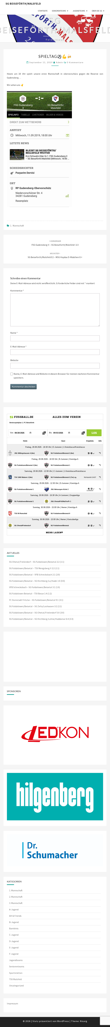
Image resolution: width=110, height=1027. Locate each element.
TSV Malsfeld (15, 979)
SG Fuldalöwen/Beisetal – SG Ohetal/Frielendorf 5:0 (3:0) (36, 612)
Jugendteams (79, 10)
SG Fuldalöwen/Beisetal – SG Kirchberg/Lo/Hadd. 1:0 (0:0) (37, 580)
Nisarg (83, 1021)
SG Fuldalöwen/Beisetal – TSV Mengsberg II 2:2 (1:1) (34, 568)
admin (59, 62)
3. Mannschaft (15, 903)
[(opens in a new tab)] (25, 638)
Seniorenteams (59, 10)
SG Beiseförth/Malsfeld (23, 3)
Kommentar (17, 290)
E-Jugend (13, 947)
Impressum (12, 1003)
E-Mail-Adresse (18, 346)
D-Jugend (14, 941)
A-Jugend (13, 909)
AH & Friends (15, 915)
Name (14, 332)
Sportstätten (15, 972)
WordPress (63, 1021)
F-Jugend (13, 953)
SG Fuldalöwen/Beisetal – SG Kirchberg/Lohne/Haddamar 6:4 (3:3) (41, 618)
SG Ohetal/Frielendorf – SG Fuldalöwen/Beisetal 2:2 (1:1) (36, 561)
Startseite (43, 10)
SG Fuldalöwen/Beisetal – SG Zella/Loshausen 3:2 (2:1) (35, 606)
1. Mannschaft (17, 225)
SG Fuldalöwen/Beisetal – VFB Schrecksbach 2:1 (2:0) (34, 574)
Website (14, 360)
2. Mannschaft (15, 896)
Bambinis (13, 928)
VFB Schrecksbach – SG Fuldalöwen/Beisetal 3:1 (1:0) (34, 587)
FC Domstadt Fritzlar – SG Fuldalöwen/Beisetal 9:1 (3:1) (36, 600)
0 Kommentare (75, 62)
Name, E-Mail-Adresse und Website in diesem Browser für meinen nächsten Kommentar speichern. (56, 375)
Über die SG (97, 10)
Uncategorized (16, 985)
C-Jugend (13, 934)
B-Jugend (14, 922)
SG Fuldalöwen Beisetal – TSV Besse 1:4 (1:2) (30, 593)
